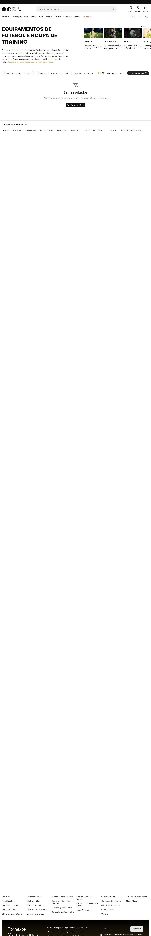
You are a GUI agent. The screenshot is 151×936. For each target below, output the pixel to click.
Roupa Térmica (82, 910)
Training (34, 17)
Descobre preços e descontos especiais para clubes (30, 62)
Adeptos (49, 17)
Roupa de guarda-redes (136, 897)
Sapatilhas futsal (9, 901)
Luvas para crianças (35, 914)
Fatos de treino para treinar (94, 130)
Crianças (77, 17)
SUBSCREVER (137, 929)
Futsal (41, 17)
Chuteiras (5, 17)
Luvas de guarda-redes (20, 17)
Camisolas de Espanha (111, 901)
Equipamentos (137, 17)
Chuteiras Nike (33, 901)
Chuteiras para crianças (37, 909)
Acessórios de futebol (12, 130)
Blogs (147, 17)
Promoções (87, 17)
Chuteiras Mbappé (10, 909)
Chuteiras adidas (34, 897)
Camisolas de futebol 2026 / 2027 (39, 130)
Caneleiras (61, 130)
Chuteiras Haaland (10, 905)
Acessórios (67, 17)
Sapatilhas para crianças (62, 897)
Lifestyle (58, 17)
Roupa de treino (108, 897)
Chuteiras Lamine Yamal (12, 914)
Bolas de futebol (34, 905)
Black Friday (131, 901)
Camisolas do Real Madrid (63, 912)
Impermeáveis (107, 909)
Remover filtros (77, 105)
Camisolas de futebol (110, 905)
